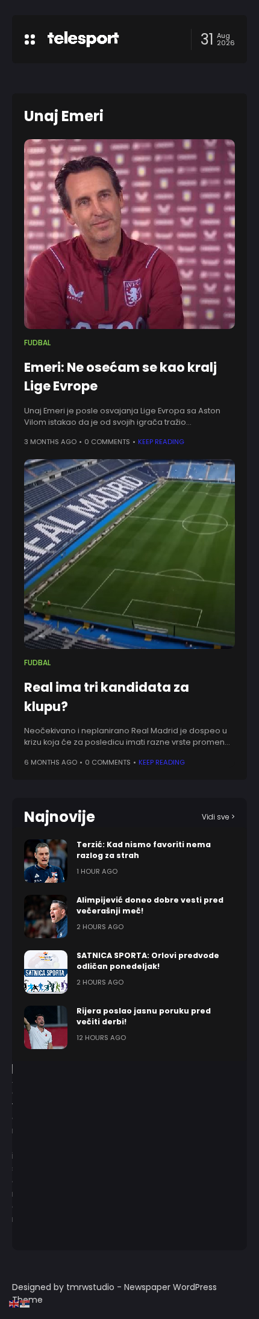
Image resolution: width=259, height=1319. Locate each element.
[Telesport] (83, 39)
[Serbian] (25, 1303)
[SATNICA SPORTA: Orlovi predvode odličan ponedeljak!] (45, 972)
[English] (14, 1303)
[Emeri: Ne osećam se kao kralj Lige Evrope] (129, 234)
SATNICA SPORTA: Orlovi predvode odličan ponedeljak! (147, 961)
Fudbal (37, 343)
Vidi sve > (218, 817)
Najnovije (59, 817)
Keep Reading (161, 441)
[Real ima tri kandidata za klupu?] (129, 554)
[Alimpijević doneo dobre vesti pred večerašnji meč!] (45, 916)
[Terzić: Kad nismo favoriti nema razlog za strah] (45, 861)
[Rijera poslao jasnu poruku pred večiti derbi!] (45, 1027)
